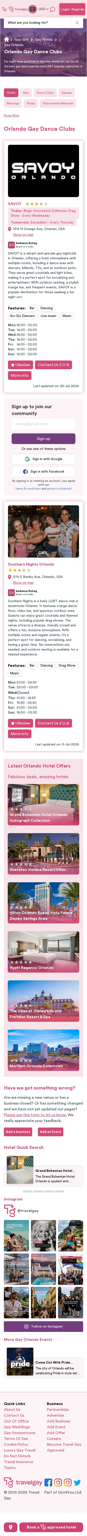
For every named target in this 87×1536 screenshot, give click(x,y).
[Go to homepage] (18, 9)
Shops (31, 103)
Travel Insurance (18, 1462)
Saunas (67, 92)
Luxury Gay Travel (20, 1450)
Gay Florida (43, 39)
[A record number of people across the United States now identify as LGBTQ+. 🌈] (70, 1269)
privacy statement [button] (59, 488)
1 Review (22, 365)
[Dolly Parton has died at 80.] (43, 1236)
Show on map (23, 235)
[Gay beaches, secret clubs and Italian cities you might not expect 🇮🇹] (16, 1236)
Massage (13, 103)
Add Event (56, 1427)
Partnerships (58, 1410)
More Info (20, 375)
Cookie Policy (16, 1444)
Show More (11, 115)
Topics (9, 1468)
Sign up (43, 439)
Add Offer (56, 1433)
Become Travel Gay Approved (64, 1447)
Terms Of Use (16, 1439)
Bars (26, 92)
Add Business (58, 1421)
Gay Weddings (17, 1427)
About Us (12, 1410)
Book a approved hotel (51, 1527)
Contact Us (48, 365)
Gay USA (21, 39)
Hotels (11, 92)
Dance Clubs (45, 92)
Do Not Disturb (17, 1456)
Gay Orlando (13, 45)
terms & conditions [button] (28, 488)
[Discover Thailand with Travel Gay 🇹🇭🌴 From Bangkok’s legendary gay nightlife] (70, 1236)
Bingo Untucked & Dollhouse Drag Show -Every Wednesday (43, 213)
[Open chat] (53, 9)
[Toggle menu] (4, 9)
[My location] (10, 1527)
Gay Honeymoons (19, 1433)
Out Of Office (16, 1421)
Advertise (55, 1415)
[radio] (27, 204)
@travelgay (28, 1211)
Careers (54, 1439)
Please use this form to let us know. (35, 1115)
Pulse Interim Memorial (58, 103)
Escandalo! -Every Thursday (42, 222)
